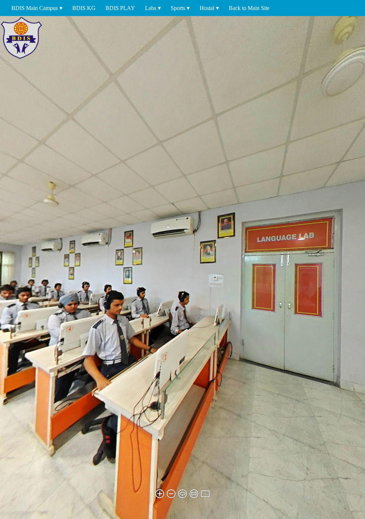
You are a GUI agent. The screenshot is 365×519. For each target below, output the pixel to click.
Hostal (207, 8)
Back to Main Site (249, 8)
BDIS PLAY (120, 8)
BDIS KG (84, 8)
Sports (178, 8)
